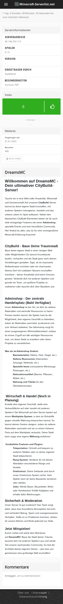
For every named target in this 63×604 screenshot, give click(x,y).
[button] (31, 106)
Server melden (14, 159)
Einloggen (10, 575)
